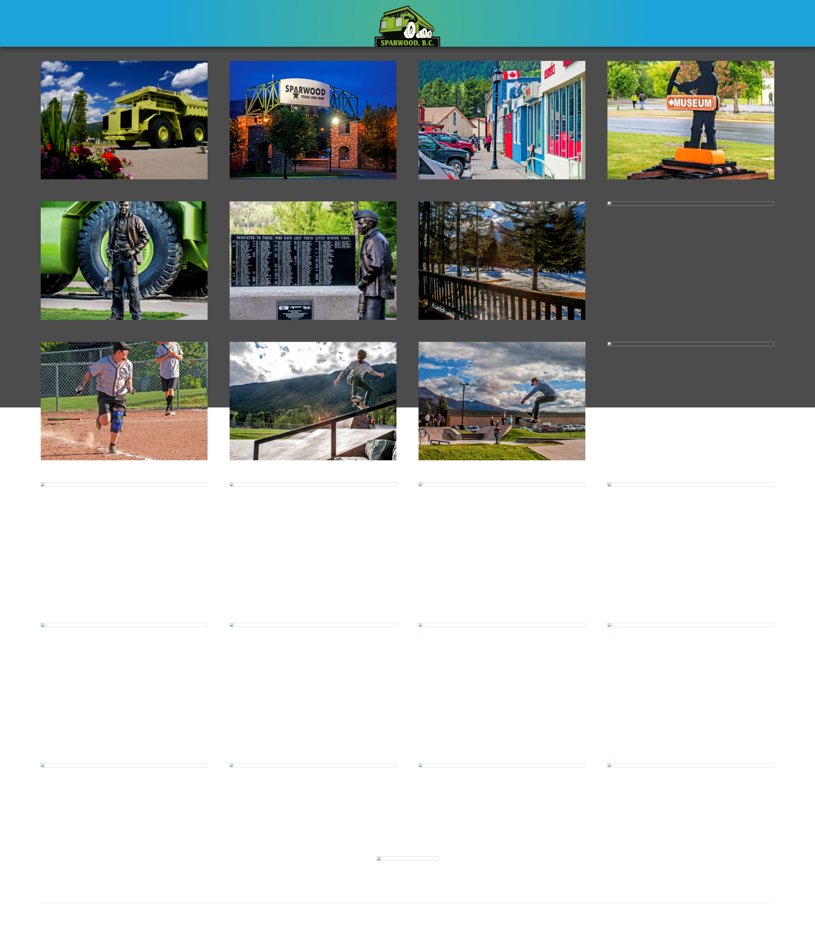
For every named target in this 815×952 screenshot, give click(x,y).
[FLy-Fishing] (313, 485)
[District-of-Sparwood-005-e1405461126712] (124, 178)
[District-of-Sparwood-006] (502, 766)
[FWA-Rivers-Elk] (502, 485)
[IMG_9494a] (313, 318)
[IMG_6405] (124, 459)
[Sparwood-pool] (690, 626)
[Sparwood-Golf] (124, 766)
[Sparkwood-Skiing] (124, 626)
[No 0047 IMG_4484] (690, 178)
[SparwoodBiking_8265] (690, 485)
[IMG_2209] (690, 204)
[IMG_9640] (690, 345)
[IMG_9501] (124, 318)
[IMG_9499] (502, 459)
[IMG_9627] (313, 766)
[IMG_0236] (502, 178)
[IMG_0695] (502, 318)
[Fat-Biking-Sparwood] (124, 485)
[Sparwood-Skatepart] (313, 459)
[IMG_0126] (313, 178)
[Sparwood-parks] (502, 626)
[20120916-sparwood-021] (690, 766)
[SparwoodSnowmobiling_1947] (313, 626)
